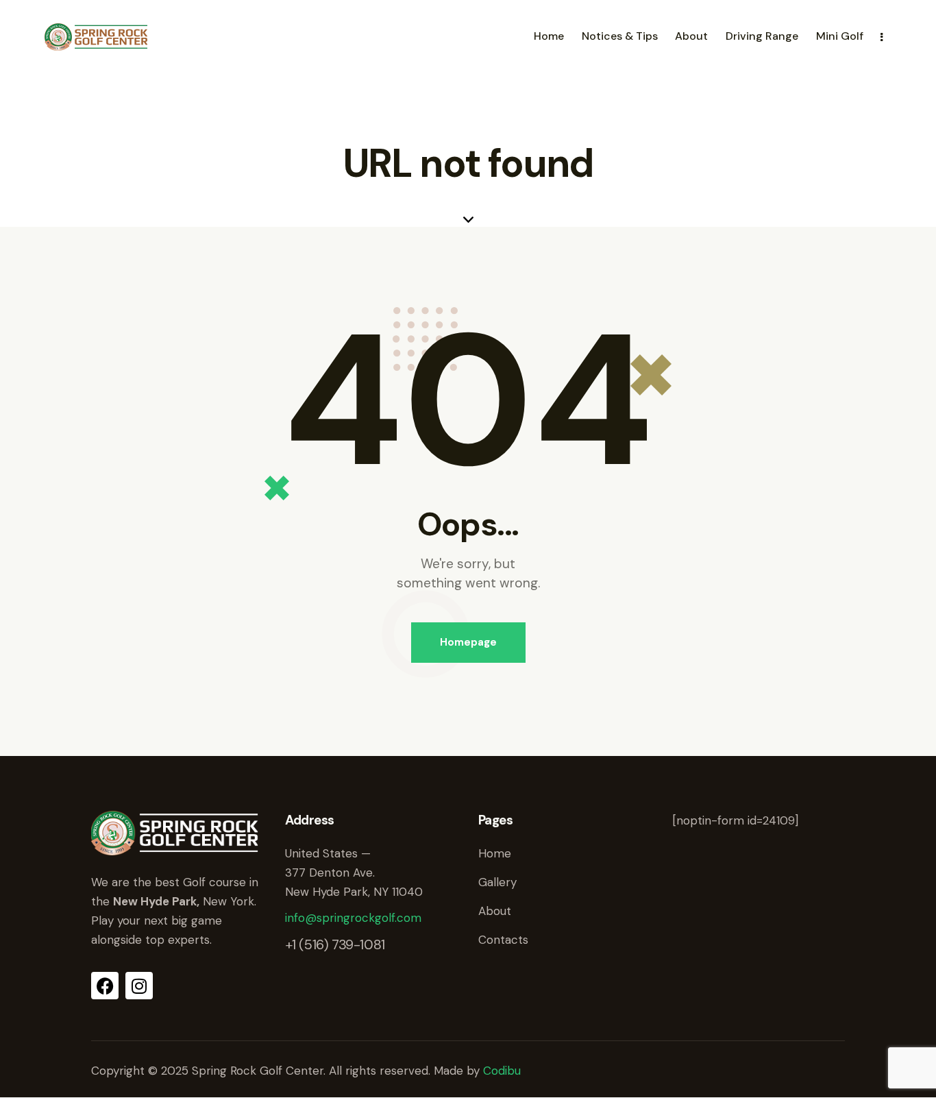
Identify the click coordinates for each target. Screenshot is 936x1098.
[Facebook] (105, 985)
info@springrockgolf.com (353, 917)
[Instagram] (139, 985)
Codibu (502, 1070)
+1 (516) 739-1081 (335, 944)
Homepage (468, 642)
